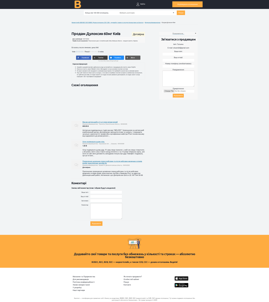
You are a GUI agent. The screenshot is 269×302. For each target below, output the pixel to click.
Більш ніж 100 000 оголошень (96, 13)
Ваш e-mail (84, 196)
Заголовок (84, 201)
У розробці (77, 287)
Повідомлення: (178, 69)
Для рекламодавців (81, 279)
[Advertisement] (109, 103)
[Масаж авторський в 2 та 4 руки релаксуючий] (76, 125)
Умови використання (81, 285)
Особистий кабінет (131, 279)
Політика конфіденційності (84, 282)
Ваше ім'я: (178, 51)
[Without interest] (76, 52)
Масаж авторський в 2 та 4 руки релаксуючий (100, 122)
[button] (83, 58)
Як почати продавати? (133, 276)
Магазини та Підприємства (84, 276)
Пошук (180, 13)
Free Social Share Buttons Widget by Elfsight (108, 60)
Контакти (127, 285)
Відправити (96, 223)
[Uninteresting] (77, 52)
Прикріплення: (178, 88)
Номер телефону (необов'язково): (178, 63)
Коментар (85, 205)
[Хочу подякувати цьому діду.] (76, 145)
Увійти (142, 4)
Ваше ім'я (85, 192)
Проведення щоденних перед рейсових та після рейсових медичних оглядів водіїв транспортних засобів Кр (112, 162)
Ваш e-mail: (178, 57)
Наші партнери (79, 290)
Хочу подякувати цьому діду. (93, 141)
